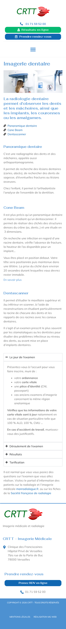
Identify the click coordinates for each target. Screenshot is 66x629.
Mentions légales (20, 616)
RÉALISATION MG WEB (45, 616)
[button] (33, 49)
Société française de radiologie (31, 493)
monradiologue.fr (27, 489)
